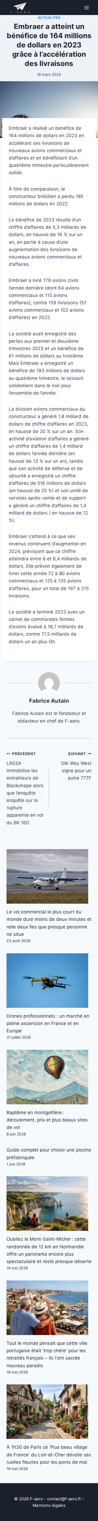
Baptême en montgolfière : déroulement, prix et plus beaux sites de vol (47, 1120)
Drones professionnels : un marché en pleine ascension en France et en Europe (48, 1023)
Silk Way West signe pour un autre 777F (76, 766)
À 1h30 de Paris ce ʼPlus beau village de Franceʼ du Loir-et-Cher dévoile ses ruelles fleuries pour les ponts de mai (49, 1454)
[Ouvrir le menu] (86, 7)
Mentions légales (49, 1505)
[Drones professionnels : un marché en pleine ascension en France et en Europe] (49, 980)
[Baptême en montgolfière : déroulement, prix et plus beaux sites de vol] (49, 1077)
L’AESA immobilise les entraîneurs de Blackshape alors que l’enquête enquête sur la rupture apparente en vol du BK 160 (25, 788)
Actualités (49, 18)
